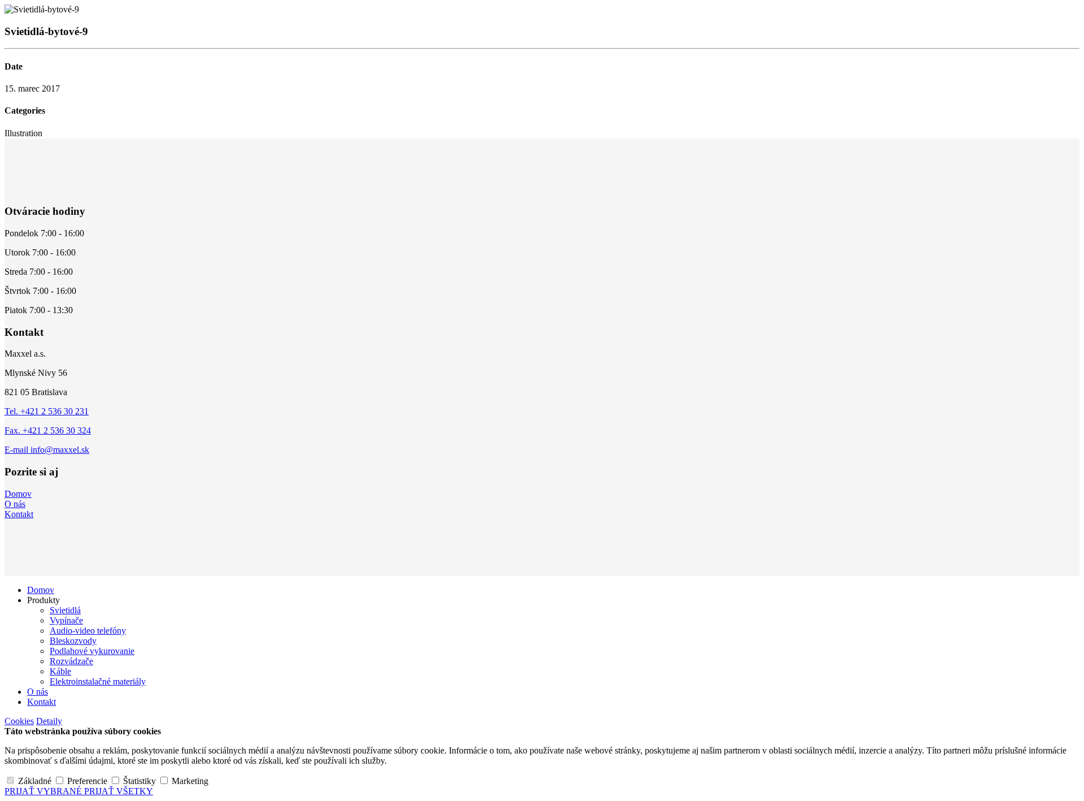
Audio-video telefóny (88, 630)
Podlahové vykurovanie (92, 651)
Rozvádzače (71, 661)
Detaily (49, 721)
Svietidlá (65, 610)
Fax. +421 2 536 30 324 (48, 430)
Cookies (19, 721)
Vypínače (66, 620)
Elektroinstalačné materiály (98, 681)
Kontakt (19, 514)
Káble (60, 671)
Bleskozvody (73, 641)
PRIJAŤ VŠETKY (118, 791)
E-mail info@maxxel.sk (47, 449)
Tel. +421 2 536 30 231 (47, 411)
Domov (18, 494)
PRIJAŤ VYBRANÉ (44, 791)
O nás (15, 504)
